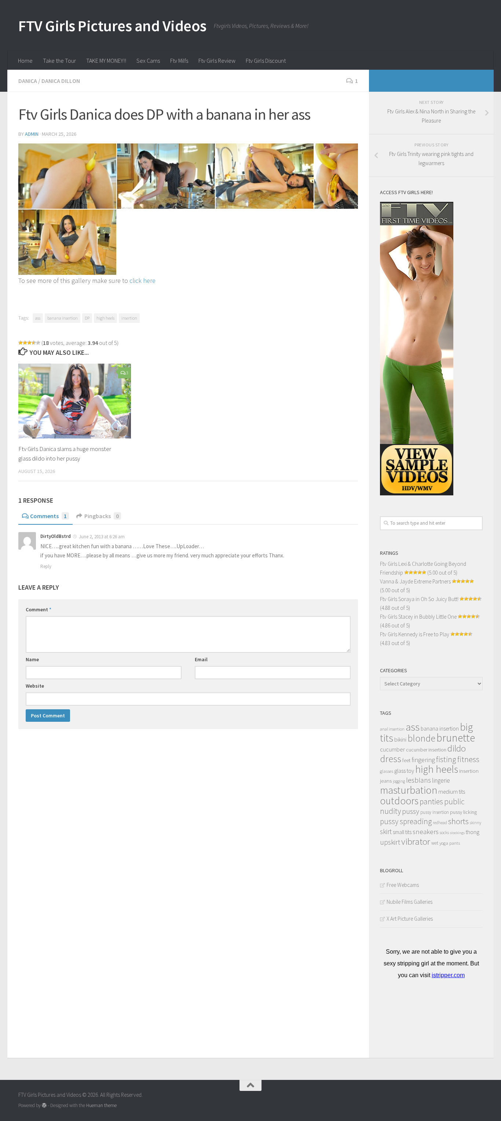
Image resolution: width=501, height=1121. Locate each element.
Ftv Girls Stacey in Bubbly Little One (418, 616)
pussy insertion (434, 812)
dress (390, 759)
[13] (166, 176)
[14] (265, 176)
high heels (105, 318)
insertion (129, 318)
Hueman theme (101, 1105)
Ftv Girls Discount (266, 60)
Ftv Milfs (179, 60)
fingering (423, 760)
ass (37, 318)
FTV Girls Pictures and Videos (112, 25)
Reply (45, 566)
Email (201, 659)
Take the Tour (59, 60)
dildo (456, 748)
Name (32, 659)
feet (406, 760)
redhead (440, 822)
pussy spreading (406, 821)
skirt (386, 831)
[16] (67, 242)
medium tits (451, 791)
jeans (386, 780)
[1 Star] (20, 343)
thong (472, 832)
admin (32, 134)
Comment (38, 609)
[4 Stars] (34, 343)
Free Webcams (403, 884)
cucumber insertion (426, 750)
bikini (400, 739)
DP (87, 318)
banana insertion (62, 318)
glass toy (404, 770)
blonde (421, 738)
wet (434, 843)
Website (35, 686)
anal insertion (392, 729)
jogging (399, 781)
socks (444, 832)
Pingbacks (101, 516)
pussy (410, 811)
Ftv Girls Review (216, 60)
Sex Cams (148, 60)
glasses (386, 771)
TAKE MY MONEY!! (106, 60)
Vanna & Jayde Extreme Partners (415, 581)
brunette (455, 738)
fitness (468, 759)
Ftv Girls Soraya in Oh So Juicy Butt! (419, 599)
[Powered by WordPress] (44, 1105)
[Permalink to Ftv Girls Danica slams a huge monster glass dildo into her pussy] (74, 401)
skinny (475, 822)
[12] (67, 176)
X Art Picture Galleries (410, 918)
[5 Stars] (38, 343)
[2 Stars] (25, 343)
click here (142, 280)
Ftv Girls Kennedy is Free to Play (414, 634)
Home (25, 60)
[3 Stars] (29, 343)
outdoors (399, 800)
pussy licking (463, 812)
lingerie (441, 780)
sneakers (426, 831)
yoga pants (449, 843)
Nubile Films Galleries (409, 901)
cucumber (392, 749)
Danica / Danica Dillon (49, 80)
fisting (446, 759)
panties (431, 802)
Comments (48, 516)
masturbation (408, 790)
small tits (402, 832)
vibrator (415, 841)
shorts (458, 821)
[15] (336, 176)
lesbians (418, 780)
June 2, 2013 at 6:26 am (102, 537)
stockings (457, 832)
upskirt (390, 842)
